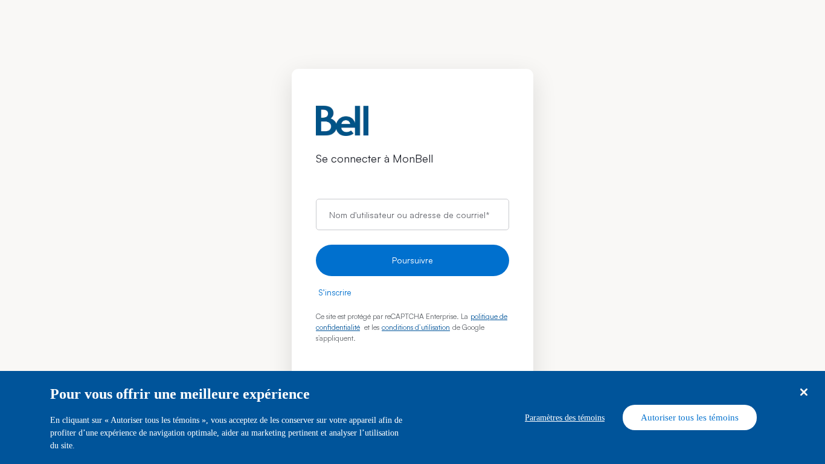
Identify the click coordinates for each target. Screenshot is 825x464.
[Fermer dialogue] (803, 392)
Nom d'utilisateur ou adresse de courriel (409, 214)
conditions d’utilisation (416, 327)
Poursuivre (412, 260)
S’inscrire (334, 292)
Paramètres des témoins (565, 417)
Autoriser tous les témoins (690, 417)
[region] (412, 417)
